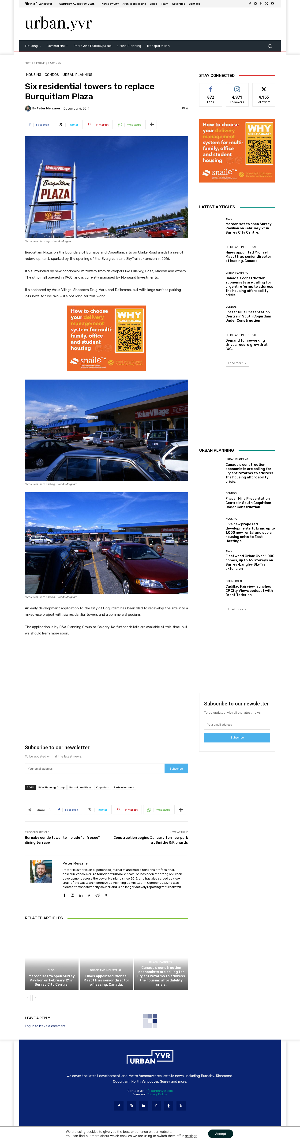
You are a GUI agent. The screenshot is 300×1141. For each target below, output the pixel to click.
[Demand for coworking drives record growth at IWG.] (210, 342)
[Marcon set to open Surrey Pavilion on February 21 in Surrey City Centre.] (52, 958)
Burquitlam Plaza (80, 787)
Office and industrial (106, 970)
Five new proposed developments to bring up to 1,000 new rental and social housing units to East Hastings (250, 532)
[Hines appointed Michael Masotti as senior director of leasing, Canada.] (106, 958)
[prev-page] (28, 998)
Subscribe (176, 768)
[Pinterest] (89, 894)
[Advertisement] (188, 23)
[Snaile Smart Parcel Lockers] (106, 375)
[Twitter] (267, 4)
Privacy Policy (157, 1094)
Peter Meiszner (48, 108)
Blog (51, 970)
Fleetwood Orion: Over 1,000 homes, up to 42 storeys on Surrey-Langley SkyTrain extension (249, 562)
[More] (152, 124)
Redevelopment (124, 787)
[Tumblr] (168, 1106)
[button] (269, 46)
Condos (55, 63)
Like (211, 87)
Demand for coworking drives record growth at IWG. (246, 344)
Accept (220, 1134)
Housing (41, 63)
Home (29, 63)
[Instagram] (255, 4)
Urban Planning (77, 75)
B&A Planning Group (51, 787)
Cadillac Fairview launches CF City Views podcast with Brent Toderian (249, 590)
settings (191, 1136)
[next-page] (35, 998)
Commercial (234, 581)
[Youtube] (272, 4)
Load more (235, 363)
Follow (237, 87)
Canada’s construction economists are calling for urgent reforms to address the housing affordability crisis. (161, 976)
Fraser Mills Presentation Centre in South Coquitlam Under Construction (248, 316)
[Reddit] (97, 894)
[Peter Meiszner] (28, 108)
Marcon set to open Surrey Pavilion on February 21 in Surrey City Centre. (52, 980)
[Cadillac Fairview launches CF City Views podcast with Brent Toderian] (210, 588)
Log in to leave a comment (45, 1026)
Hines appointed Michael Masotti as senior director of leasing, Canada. (106, 980)
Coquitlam (102, 787)
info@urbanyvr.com (159, 1091)
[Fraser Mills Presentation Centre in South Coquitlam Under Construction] (210, 314)
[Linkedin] (261, 4)
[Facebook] (250, 4)
